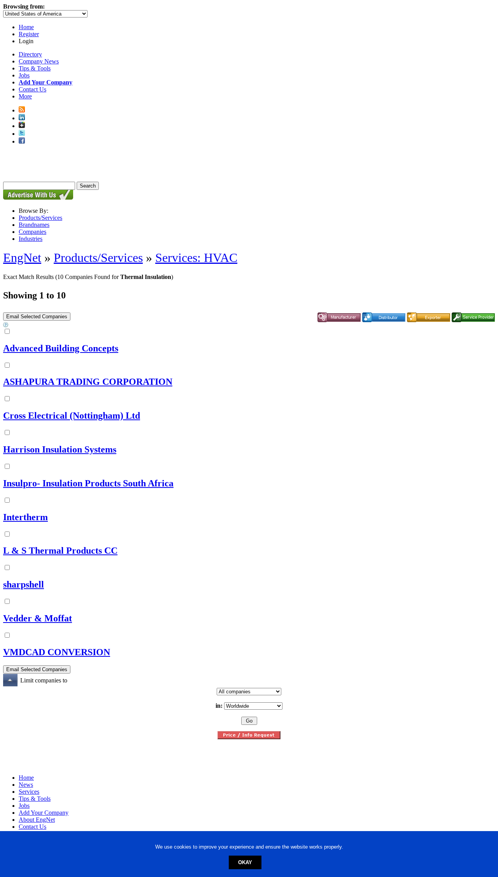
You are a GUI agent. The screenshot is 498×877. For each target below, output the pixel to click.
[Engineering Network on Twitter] (22, 133)
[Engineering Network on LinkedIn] (22, 118)
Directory (30, 54)
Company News (39, 61)
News (26, 784)
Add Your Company (43, 812)
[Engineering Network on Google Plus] (22, 126)
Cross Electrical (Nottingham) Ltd (71, 415)
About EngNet (37, 819)
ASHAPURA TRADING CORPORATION (87, 382)
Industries (30, 238)
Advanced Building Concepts (60, 348)
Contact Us (32, 89)
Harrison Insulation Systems (59, 449)
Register (29, 34)
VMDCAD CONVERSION (56, 652)
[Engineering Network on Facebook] (22, 141)
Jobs (24, 75)
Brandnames (34, 224)
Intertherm (25, 517)
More (25, 96)
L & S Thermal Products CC (60, 550)
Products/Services (40, 217)
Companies (32, 231)
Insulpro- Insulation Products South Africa (88, 483)
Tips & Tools (35, 68)
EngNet (22, 258)
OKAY (245, 862)
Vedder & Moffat (37, 618)
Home (26, 27)
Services (29, 791)
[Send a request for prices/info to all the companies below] (249, 737)
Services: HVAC (196, 258)
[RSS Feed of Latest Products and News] (22, 110)
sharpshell (23, 584)
